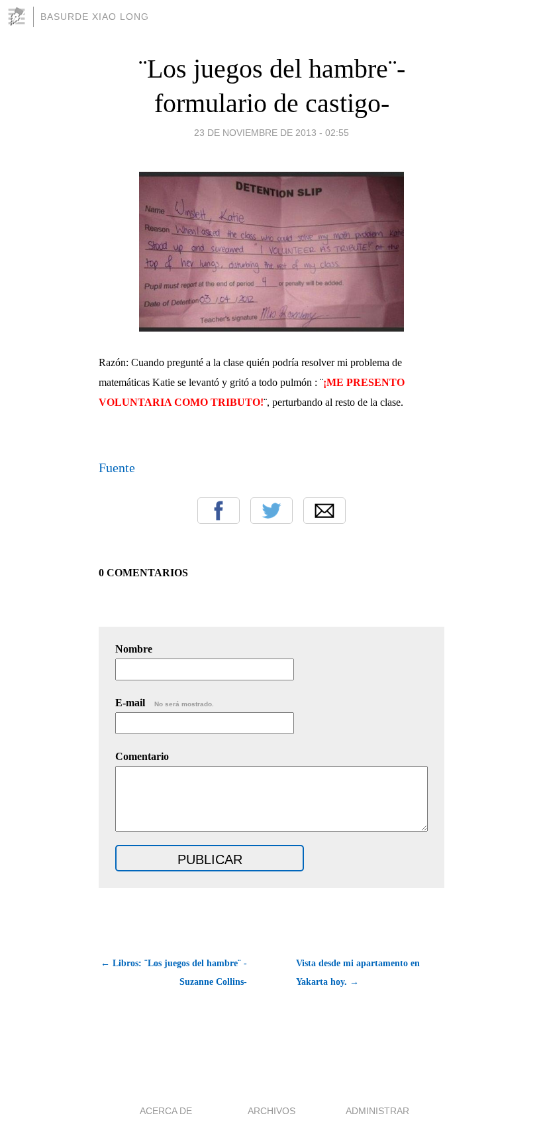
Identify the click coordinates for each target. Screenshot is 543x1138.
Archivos (271, 1111)
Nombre (133, 649)
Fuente (117, 467)
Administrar (377, 1111)
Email (324, 510)
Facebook (218, 510)
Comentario (142, 756)
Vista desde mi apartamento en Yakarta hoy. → (358, 972)
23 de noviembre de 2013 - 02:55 (271, 132)
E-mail (164, 702)
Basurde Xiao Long (94, 16)
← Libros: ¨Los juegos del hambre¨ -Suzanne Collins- (174, 972)
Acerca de (166, 1111)
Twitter (271, 510)
